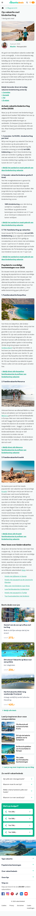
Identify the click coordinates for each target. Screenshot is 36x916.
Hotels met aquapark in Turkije (16, 593)
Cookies (4, 905)
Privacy (11, 905)
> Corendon (6, 92)
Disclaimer (20, 905)
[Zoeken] (27, 2)
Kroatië (4, 491)
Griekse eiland (7, 348)
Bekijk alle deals (10, 710)
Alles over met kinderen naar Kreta (17, 586)
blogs (24, 570)
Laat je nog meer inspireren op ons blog (19, 767)
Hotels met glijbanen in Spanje (16, 576)
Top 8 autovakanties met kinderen (17, 596)
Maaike (13, 47)
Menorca (5, 416)
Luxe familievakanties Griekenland (17, 589)
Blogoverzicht (12, 8)
